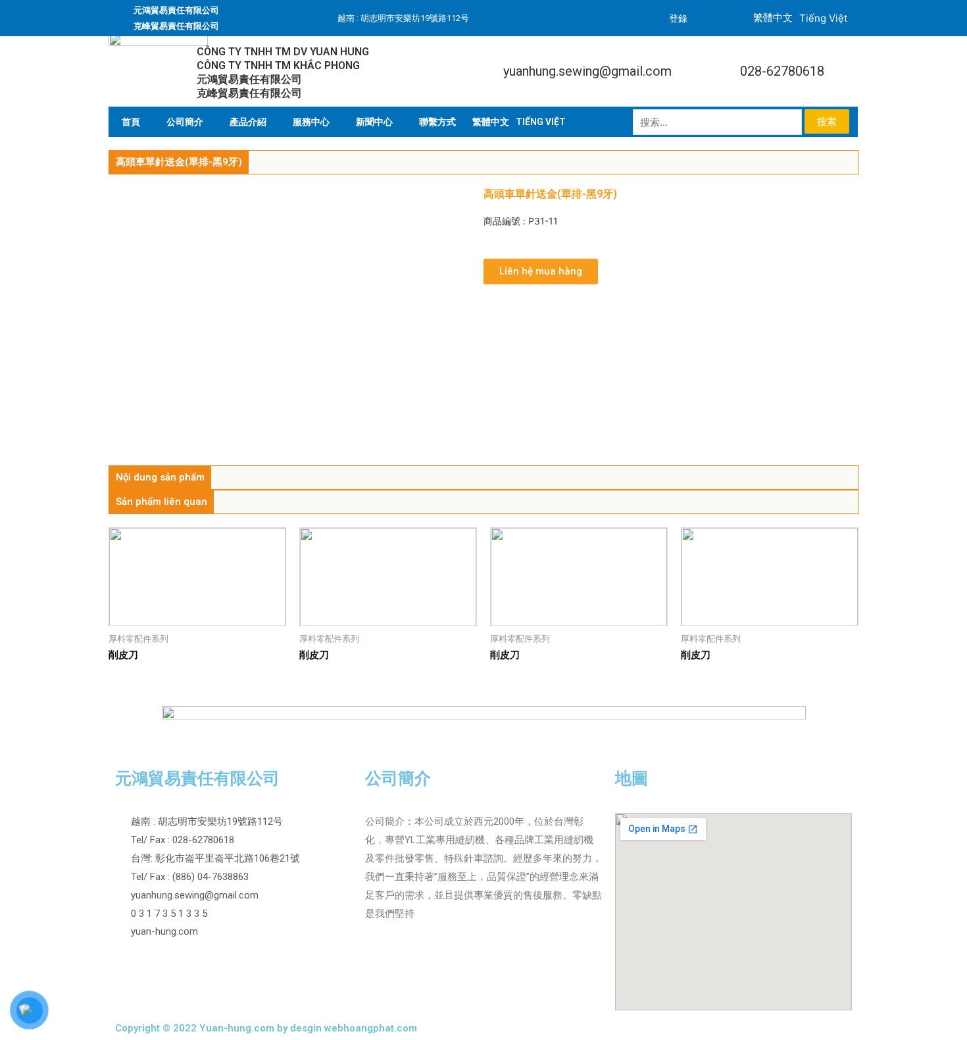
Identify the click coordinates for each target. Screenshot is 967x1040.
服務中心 (311, 122)
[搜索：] (719, 122)
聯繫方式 (437, 122)
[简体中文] (490, 122)
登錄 (678, 18)
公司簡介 (184, 122)
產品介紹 (248, 122)
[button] (541, 271)
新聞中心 (374, 122)
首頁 (131, 122)
